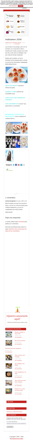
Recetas (19, 42)
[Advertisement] (16, 183)
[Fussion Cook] (10, 32)
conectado (21, 221)
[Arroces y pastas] (21, 16)
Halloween (14, 42)
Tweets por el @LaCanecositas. (14, 411)
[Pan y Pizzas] (10, 26)
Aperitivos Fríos (8, 42)
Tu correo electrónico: (12, 421)
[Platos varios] (20, 32)
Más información (13, 5)
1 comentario (17, 43)
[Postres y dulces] (21, 21)
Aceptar (20, 5)
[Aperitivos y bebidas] (10, 16)
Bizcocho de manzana (20, 340)
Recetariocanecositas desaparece (13, 348)
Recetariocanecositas (16, 438)
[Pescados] (21, 26)
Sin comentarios (18, 337)
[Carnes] (10, 21)
